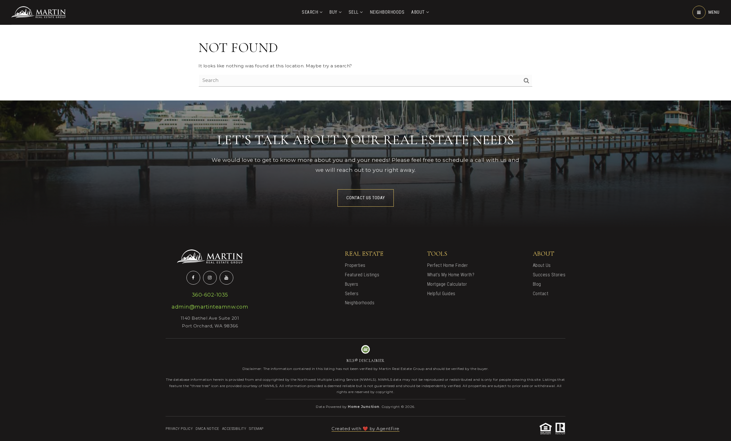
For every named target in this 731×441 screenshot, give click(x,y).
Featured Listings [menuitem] (362, 274)
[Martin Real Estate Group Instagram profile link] (210, 278)
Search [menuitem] (311, 12)
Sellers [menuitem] (352, 293)
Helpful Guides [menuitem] (441, 293)
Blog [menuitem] (537, 284)
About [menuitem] (418, 12)
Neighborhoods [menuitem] (387, 12)
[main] (365, 50)
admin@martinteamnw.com (210, 307)
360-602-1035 (210, 295)
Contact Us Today (365, 197)
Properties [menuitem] (355, 265)
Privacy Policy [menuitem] (179, 428)
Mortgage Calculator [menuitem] (447, 284)
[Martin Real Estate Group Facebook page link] (193, 278)
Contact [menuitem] (541, 293)
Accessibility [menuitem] (234, 428)
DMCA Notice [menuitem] (207, 428)
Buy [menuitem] (334, 12)
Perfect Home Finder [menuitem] (447, 265)
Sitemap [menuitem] (256, 428)
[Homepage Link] (38, 12)
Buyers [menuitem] (351, 284)
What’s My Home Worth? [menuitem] (451, 274)
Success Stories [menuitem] (549, 274)
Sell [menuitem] (354, 12)
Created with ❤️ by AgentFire (365, 428)
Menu (714, 12)
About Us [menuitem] (542, 265)
